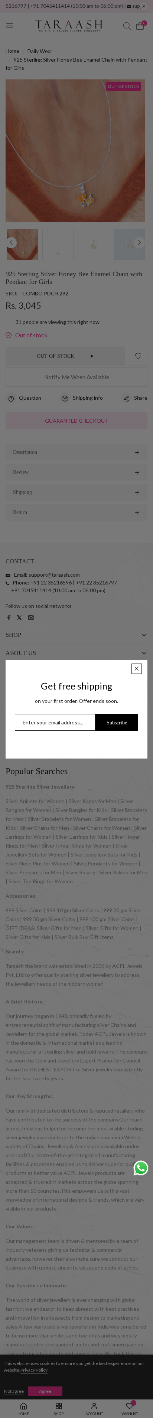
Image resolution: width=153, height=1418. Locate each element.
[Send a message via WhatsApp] (141, 1168)
